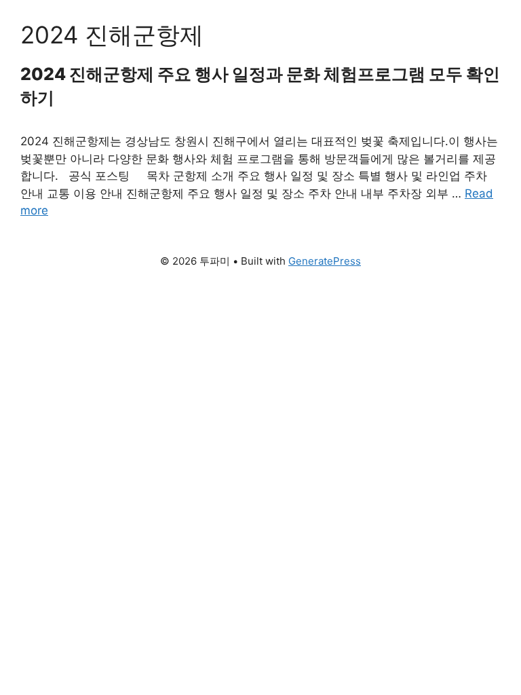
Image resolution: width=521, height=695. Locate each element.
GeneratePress (324, 261)
